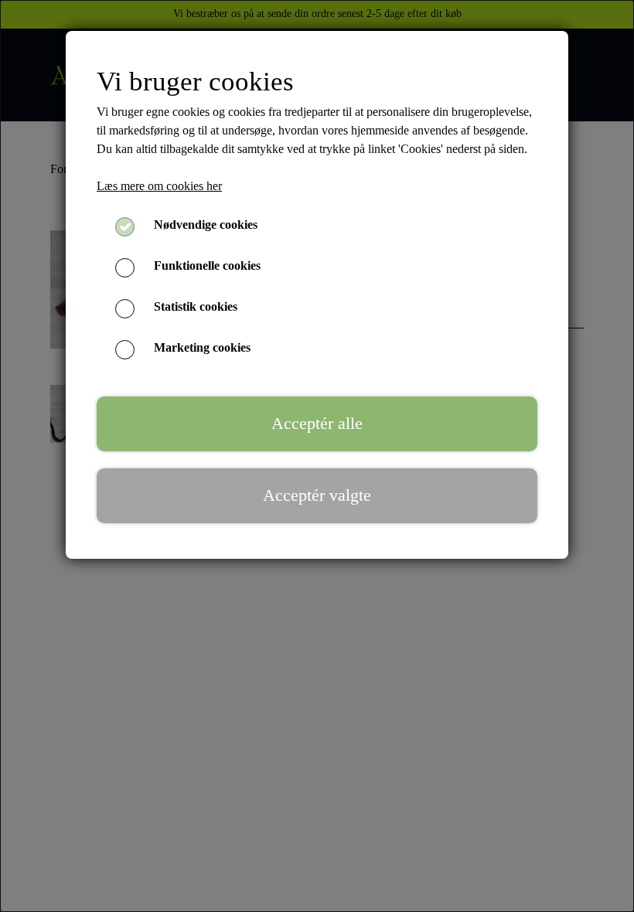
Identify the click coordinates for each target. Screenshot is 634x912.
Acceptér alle (317, 423)
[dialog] (317, 456)
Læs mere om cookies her (159, 185)
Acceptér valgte (317, 495)
